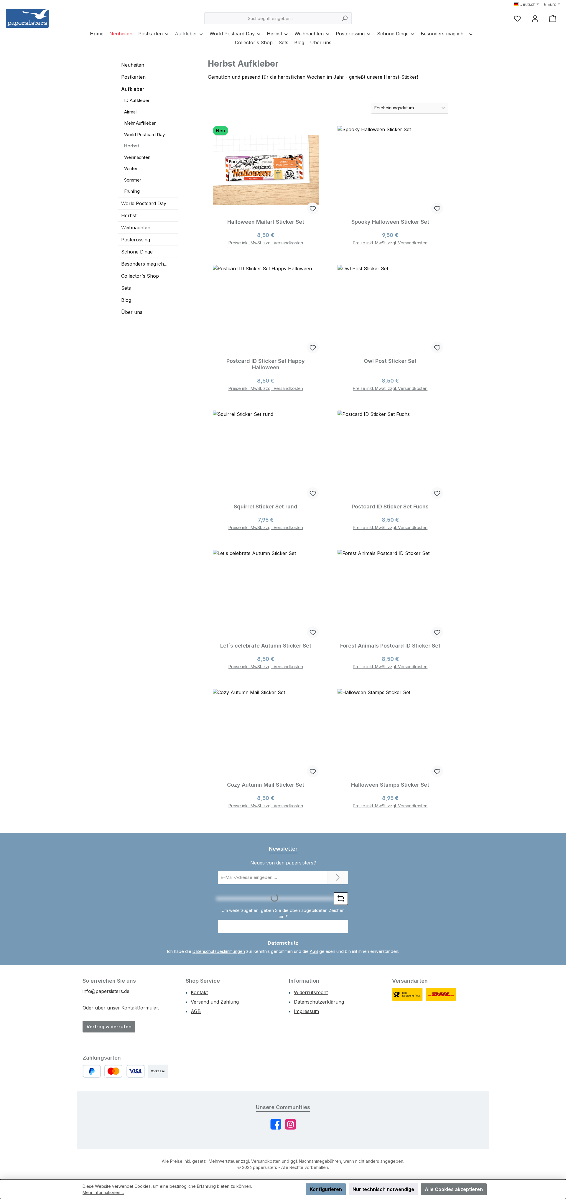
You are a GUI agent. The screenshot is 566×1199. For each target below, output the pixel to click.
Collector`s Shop (140, 276)
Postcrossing (135, 240)
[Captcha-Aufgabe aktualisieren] (341, 898)
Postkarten (133, 77)
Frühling (132, 191)
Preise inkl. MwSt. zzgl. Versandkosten (265, 242)
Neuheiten (132, 65)
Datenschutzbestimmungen (218, 951)
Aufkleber (132, 89)
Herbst (131, 146)
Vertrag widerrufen (108, 1027)
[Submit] (338, 877)
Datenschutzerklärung (319, 1002)
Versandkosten (266, 1161)
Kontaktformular (139, 1008)
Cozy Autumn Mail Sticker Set (265, 785)
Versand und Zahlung (215, 1002)
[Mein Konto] (535, 18)
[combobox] (271, 18)
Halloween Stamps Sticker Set (390, 785)
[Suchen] (345, 18)
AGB (314, 951)
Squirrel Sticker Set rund (265, 506)
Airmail (130, 112)
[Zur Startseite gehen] (27, 18)
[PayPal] (92, 1071)
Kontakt (199, 992)
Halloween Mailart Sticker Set (265, 222)
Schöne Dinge (137, 252)
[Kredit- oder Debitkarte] (124, 1071)
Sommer (132, 180)
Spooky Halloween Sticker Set (390, 222)
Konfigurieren (326, 1189)
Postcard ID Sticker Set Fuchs (390, 506)
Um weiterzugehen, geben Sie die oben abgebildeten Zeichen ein (283, 913)
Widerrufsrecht (311, 992)
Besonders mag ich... (144, 264)
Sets (126, 288)
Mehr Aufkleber (140, 123)
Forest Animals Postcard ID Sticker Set (390, 646)
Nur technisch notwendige (383, 1189)
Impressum (306, 1011)
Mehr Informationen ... (103, 1192)
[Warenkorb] (552, 18)
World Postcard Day (144, 134)
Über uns (131, 312)
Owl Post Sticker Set (390, 361)
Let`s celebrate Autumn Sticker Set (265, 646)
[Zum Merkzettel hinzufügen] (313, 208)
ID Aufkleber (136, 100)
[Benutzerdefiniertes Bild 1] (407, 994)
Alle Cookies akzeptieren (454, 1189)
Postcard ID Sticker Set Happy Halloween (265, 364)
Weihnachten (137, 157)
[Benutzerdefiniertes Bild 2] (441, 994)
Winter (130, 168)
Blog (126, 300)
